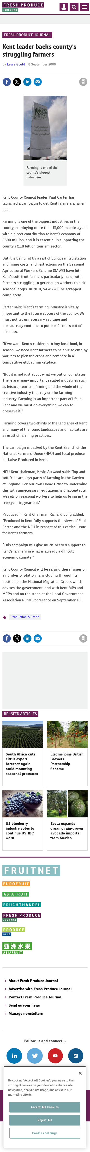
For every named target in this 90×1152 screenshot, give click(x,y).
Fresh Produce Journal (27, 34)
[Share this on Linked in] (27, 82)
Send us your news (24, 1005)
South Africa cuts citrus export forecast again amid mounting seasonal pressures (22, 764)
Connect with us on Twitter (34, 1056)
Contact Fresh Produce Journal (35, 997)
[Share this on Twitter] (17, 82)
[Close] (80, 1073)
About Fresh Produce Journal (33, 980)
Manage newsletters (26, 1013)
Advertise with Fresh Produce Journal (40, 988)
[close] (87, 71)
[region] (44, 1107)
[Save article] (83, 82)
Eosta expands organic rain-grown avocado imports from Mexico (66, 831)
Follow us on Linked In (14, 1056)
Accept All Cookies (45, 1107)
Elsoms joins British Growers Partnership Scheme (67, 761)
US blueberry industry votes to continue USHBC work (20, 831)
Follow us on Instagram (76, 1056)
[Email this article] (37, 82)
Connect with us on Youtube (55, 1056)
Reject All (44, 1120)
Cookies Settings (45, 1133)
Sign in (26, 71)
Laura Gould (16, 64)
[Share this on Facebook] (6, 82)
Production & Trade (25, 617)
